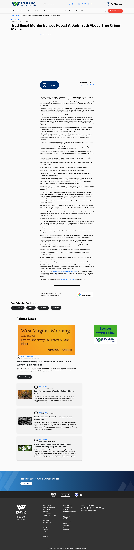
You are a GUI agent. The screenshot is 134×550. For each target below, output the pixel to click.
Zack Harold (15, 20)
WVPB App (45, 536)
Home (12, 15)
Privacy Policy (46, 509)
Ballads (31, 307)
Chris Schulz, (42, 388)
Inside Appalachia (59, 275)
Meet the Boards (67, 521)
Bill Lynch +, (42, 413)
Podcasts (47, 11)
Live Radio (45, 532)
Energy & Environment (27, 356)
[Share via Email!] (93, 85)
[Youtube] (85, 4)
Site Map (45, 518)
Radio (36, 11)
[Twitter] (91, 4)
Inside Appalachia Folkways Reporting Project (65, 271)
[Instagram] (79, 4)
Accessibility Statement (49, 507)
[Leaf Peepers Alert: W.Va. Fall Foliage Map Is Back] (25, 394)
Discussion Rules (47, 522)
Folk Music (43, 307)
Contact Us (66, 525)
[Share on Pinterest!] (87, 85)
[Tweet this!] (81, 85)
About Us (67, 11)
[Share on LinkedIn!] (90, 85)
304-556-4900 (21, 519)
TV (28, 11)
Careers (65, 523)
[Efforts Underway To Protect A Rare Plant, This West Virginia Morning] (47, 340)
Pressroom (66, 529)
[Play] (18, 357)
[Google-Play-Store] (73, 4)
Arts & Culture (18, 307)
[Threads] (82, 4)
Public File (45, 511)
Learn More (26, 483)
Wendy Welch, (43, 441)
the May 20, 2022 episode (67, 279)
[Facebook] (76, 4)
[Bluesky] (88, 4)
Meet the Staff (66, 527)
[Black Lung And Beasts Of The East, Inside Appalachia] (25, 421)
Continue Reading (24, 377)
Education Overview (68, 507)
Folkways (56, 307)
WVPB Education (17, 11)
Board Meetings (67, 519)
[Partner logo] (53, 495)
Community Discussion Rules (88, 510)
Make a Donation (115, 11)
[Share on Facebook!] (84, 85)
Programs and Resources (69, 511)
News (57, 11)
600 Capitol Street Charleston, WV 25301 (21, 517)
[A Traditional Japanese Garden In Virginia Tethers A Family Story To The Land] (25, 448)
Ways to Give (80, 11)
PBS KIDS (65, 509)
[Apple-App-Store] (69, 4)
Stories (18, 15)
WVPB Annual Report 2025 (49, 516)
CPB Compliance (47, 513)
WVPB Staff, (24, 358)
